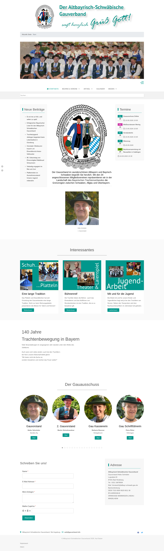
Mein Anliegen (28, 492)
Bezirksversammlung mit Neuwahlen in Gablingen (132, 150)
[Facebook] (138, 532)
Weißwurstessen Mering (131, 124)
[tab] (75, 74)
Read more (130, 438)
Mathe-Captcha (29, 506)
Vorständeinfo (128, 133)
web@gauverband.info (72, 532)
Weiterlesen (28, 310)
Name (25, 471)
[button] (24, 60)
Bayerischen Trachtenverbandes (88, 180)
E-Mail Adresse (28, 482)
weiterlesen (113, 310)
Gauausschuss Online (131, 116)
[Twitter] (142, 532)
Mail (33, 435)
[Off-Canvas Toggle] (142, 82)
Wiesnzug (126, 141)
